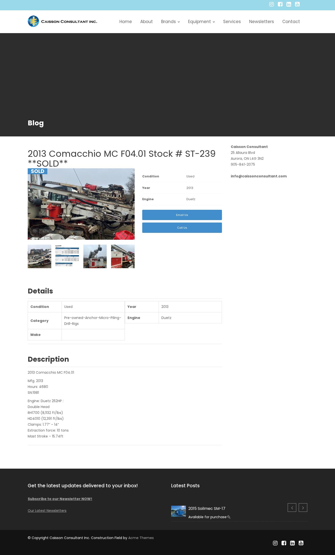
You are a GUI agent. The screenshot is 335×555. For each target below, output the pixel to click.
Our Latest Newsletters (47, 510)
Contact (291, 22)
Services (232, 22)
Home (125, 22)
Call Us (182, 228)
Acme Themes (141, 537)
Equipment (199, 22)
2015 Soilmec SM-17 (206, 508)
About (146, 22)
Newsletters (261, 22)
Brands (168, 22)
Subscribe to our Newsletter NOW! (60, 498)
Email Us (182, 215)
